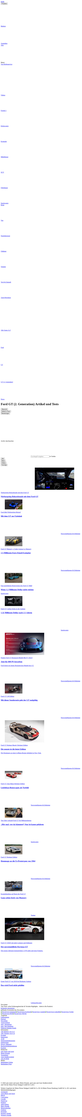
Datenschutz (5, 1042)
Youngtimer (4, 1055)
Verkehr (3, 267)
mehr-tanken (5, 1104)
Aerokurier (4, 1092)
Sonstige (4, 465)
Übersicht (4, 409)
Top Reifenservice (6, 64)
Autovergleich (5, 1022)
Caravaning (4, 1097)
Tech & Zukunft (6, 282)
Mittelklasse (4, 157)
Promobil (4, 1111)
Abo (2, 45)
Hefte (2, 2)
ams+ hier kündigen (7, 1026)
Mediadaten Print (6, 1064)
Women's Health (6, 1115)
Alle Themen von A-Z (8, 1033)
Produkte (4, 3)
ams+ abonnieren (6, 1024)
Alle (3, 458)
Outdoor (3, 1110)
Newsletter (4, 1021)
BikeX (3, 1095)
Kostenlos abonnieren (7, 1008)
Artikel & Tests (6, 411)
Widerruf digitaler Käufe (8, 1028)
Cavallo (3, 1099)
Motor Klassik (5, 1053)
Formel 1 (3, 110)
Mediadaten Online (7, 1062)
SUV (2, 172)
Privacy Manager (6, 1044)
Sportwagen (4, 203)
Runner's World (6, 1113)
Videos (3, 95)
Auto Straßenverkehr (7, 1057)
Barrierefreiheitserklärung (9, 1046)
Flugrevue (4, 1101)
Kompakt (4, 141)
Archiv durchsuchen (7, 441)
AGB (2, 1039)
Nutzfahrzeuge (5, 236)
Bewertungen (5, 413)
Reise (2, 205)
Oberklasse (4, 188)
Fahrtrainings (5, 1017)
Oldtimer (3, 251)
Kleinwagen (4, 126)
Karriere (3, 1048)
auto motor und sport (7, 1051)
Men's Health (5, 1106)
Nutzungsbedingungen (8, 1041)
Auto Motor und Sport (8, 1093)
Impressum (4, 1037)
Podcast (3, 1019)
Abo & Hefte (5, 1059)
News (3, 460)
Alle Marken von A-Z (8, 1032)
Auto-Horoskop (6, 297)
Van (2, 220)
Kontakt (3, 1035)
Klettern (3, 1102)
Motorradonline (6, 1108)
